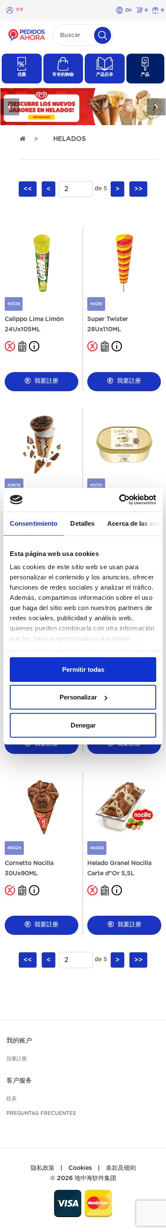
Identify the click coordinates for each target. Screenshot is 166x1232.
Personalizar (78, 697)
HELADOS (69, 139)
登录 (19, 9)
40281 (96, 304)
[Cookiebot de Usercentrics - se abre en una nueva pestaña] (119, 499)
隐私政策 (42, 1168)
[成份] (22, 346)
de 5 (100, 189)
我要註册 (45, 381)
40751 (96, 485)
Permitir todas (83, 669)
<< (27, 189)
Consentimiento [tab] (33, 523)
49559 (97, 848)
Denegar (83, 724)
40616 (14, 485)
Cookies (80, 1168)
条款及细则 (121, 1168)
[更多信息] (34, 346)
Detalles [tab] (82, 523)
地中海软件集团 (95, 1178)
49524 (14, 848)
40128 (13, 304)
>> (138, 189)
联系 (11, 1098)
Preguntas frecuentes (41, 1113)
